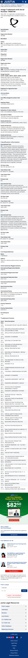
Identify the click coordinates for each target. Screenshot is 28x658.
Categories (13, 4)
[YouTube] (9, 637)
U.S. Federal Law (6, 619)
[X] (19, 637)
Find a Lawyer (5, 584)
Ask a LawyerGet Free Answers (6, 527)
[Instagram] (13, 637)
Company (14, 645)
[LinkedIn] (7, 637)
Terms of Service (14, 650)
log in (5, 260)
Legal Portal (14, 643)
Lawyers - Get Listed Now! (14, 595)
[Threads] (15, 637)
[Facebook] (11, 637)
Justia (2, 4)
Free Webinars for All (7, 540)
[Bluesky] (17, 637)
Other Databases (6, 626)
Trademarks (7, 4)
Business (4, 613)
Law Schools (5, 616)
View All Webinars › (14, 571)
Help (14, 648)
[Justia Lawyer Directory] (21, 637)
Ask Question (14, 534)
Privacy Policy (14, 653)
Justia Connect (14, 640)
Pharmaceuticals (20, 4)
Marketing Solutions (7, 629)
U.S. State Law (6, 623)
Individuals (5, 609)
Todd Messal (4, 95)
